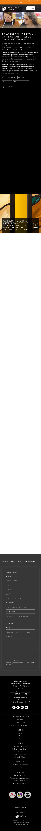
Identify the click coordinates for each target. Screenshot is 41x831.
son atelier (11, 126)
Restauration (18, 296)
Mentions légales (20, 807)
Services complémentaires (27, 301)
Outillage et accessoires (20, 783)
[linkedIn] (22, 706)
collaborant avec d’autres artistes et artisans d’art (20, 156)
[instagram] (14, 706)
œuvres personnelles (13, 155)
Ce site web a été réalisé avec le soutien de (21, 811)
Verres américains (20, 781)
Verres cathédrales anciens (20, 778)
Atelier (18, 362)
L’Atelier (23, 77)
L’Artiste (8, 82)
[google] (26, 706)
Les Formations (22, 82)
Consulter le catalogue (28, 546)
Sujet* (8, 627)
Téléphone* (10, 603)
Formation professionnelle (18, 488)
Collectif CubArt (20, 757)
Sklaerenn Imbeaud (28, 123)
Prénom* (9, 576)
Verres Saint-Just (20, 775)
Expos (34, 425)
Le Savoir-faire (10, 77)
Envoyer (30, 662)
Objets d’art (32, 420)
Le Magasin (9, 86)
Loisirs (34, 488)
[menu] (38, 8)
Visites (34, 362)
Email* (8, 594)
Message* (9, 636)
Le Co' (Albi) (25, 824)
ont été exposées (8, 160)
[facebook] (18, 706)
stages (36, 146)
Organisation (10, 612)
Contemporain (31, 296)
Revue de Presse (20, 754)
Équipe (26, 362)
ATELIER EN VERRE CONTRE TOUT (14, 8)
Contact (31, 8)
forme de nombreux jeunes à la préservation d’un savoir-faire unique (20, 144)
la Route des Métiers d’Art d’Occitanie (20, 353)
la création (18, 130)
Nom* (8, 585)
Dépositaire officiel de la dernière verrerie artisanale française (18, 134)
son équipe (15, 128)
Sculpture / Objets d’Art (20, 749)
